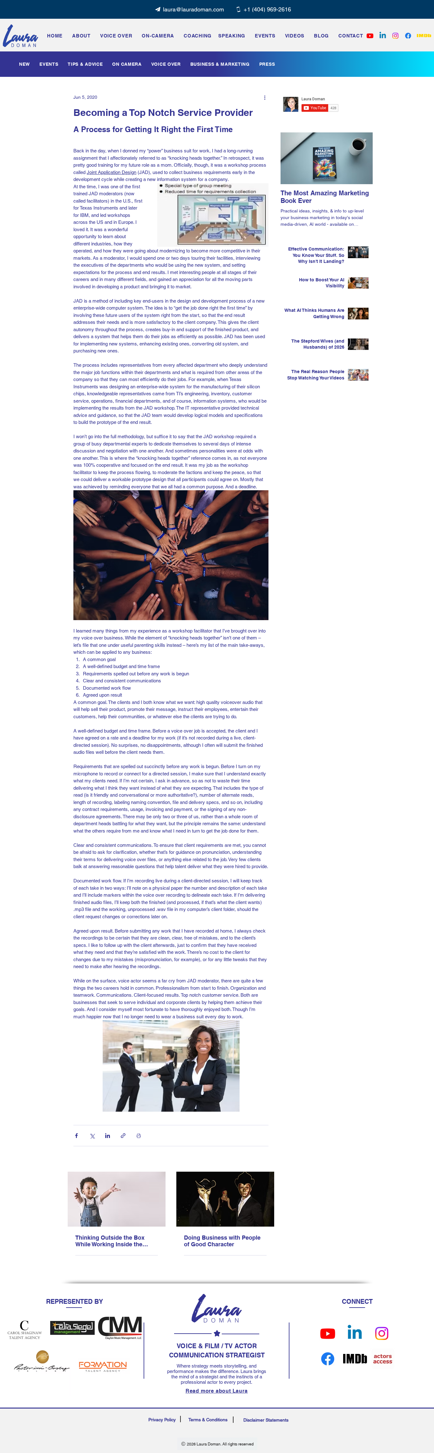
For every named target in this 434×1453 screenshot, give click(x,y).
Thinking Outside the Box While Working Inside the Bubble (110, 1241)
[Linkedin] (383, 36)
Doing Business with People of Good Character (222, 1241)
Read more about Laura (217, 1391)
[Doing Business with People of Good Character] (225, 1199)
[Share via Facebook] (76, 1136)
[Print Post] (139, 1136)
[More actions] (264, 97)
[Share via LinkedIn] (108, 1136)
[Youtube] (327, 1333)
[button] (265, 36)
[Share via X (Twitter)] (92, 1136)
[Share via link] (123, 1136)
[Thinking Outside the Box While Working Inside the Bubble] (117, 1199)
